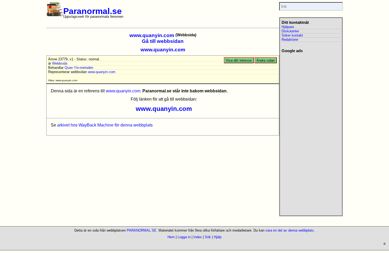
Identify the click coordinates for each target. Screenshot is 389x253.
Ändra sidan (265, 60)
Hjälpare (288, 27)
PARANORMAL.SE (141, 230)
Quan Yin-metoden (79, 68)
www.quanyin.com (151, 35)
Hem (171, 237)
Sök (208, 237)
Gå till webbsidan (163, 41)
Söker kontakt (292, 35)
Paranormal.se (92, 11)
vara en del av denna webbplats (289, 230)
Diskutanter (290, 31)
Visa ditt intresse (239, 60)
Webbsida (59, 63)
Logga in (184, 237)
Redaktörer (290, 40)
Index (197, 237)
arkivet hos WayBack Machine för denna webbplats (105, 125)
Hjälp (217, 237)
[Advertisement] (311, 132)
